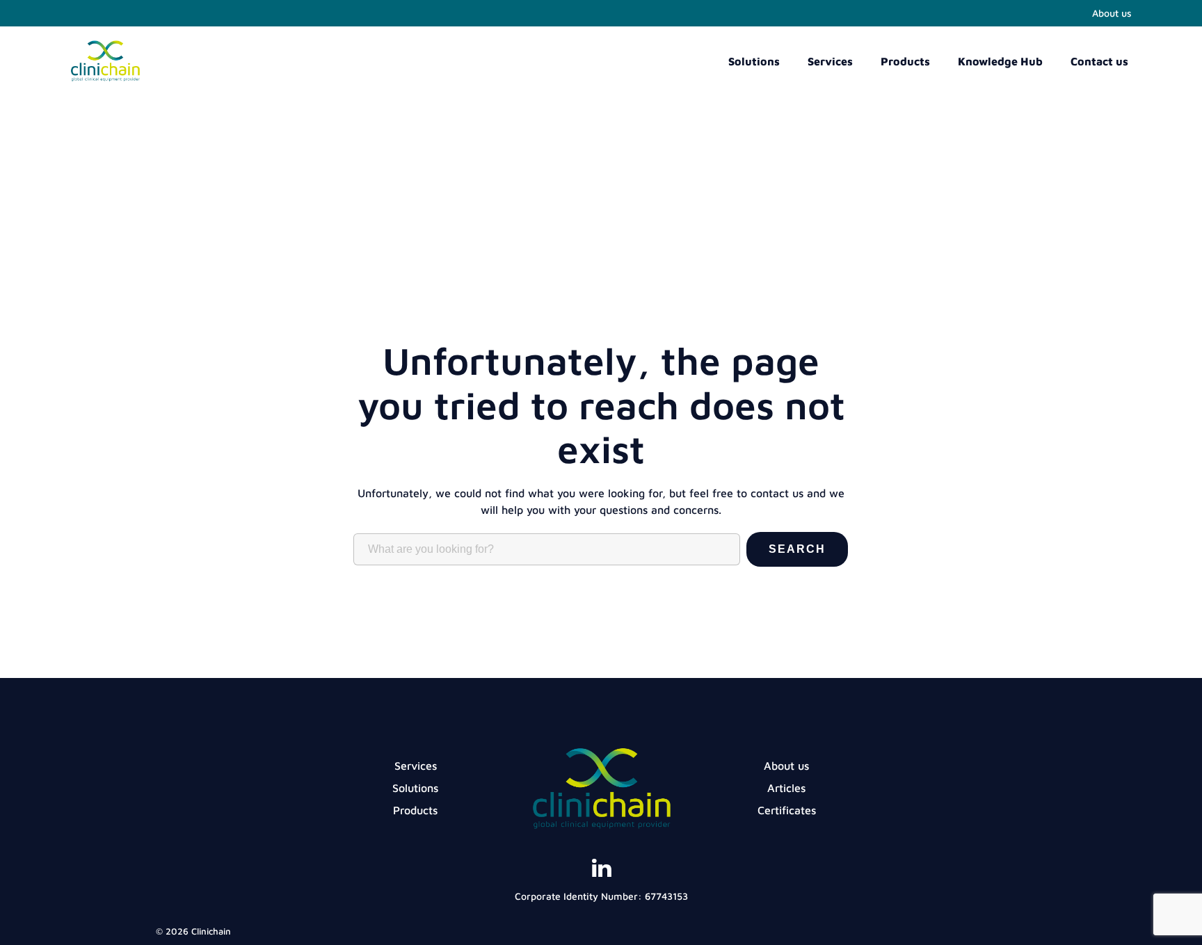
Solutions (754, 61)
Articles (786, 788)
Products (905, 61)
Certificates (787, 810)
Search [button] (797, 549)
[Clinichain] (105, 73)
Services (830, 61)
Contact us (1099, 61)
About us (1112, 13)
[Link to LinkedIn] (601, 873)
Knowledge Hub (1000, 61)
